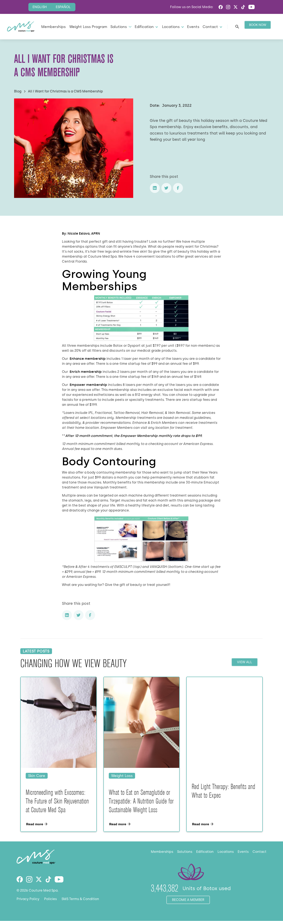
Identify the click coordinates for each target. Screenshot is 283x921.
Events (193, 26)
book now (257, 25)
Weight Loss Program (88, 26)
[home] (21, 27)
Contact (259, 852)
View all (244, 662)
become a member (188, 900)
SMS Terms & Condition (80, 899)
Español (63, 7)
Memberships (53, 26)
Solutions (184, 852)
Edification (205, 852)
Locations (226, 852)
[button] (120, 26)
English (40, 7)
